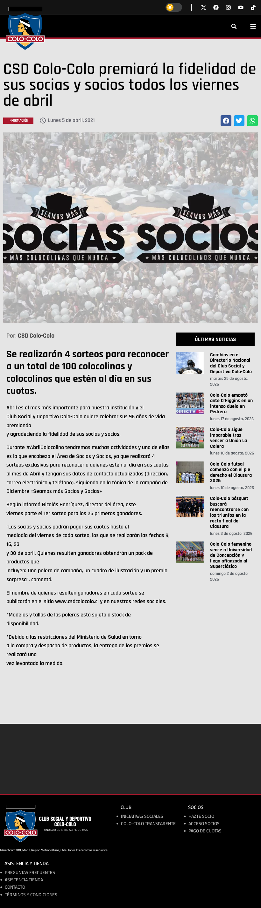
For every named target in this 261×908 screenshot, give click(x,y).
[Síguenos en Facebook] (216, 7)
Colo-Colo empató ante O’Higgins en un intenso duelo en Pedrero (231, 403)
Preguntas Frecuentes (30, 872)
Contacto (15, 887)
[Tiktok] (253, 7)
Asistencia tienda (24, 880)
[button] (234, 26)
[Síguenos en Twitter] (203, 7)
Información (18, 120)
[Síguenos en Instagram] (228, 7)
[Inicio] (25, 28)
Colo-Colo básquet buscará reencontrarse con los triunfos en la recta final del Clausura (229, 512)
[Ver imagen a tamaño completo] (130, 227)
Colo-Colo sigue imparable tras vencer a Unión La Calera (228, 438)
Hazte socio (201, 816)
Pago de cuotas (205, 831)
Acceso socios (204, 823)
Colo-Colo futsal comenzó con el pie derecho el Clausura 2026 (231, 472)
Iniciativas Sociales (142, 816)
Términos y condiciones (31, 894)
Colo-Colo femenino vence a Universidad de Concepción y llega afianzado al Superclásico (231, 555)
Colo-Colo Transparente (148, 823)
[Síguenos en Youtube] (240, 7)
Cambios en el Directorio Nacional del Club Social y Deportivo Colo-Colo (231, 363)
